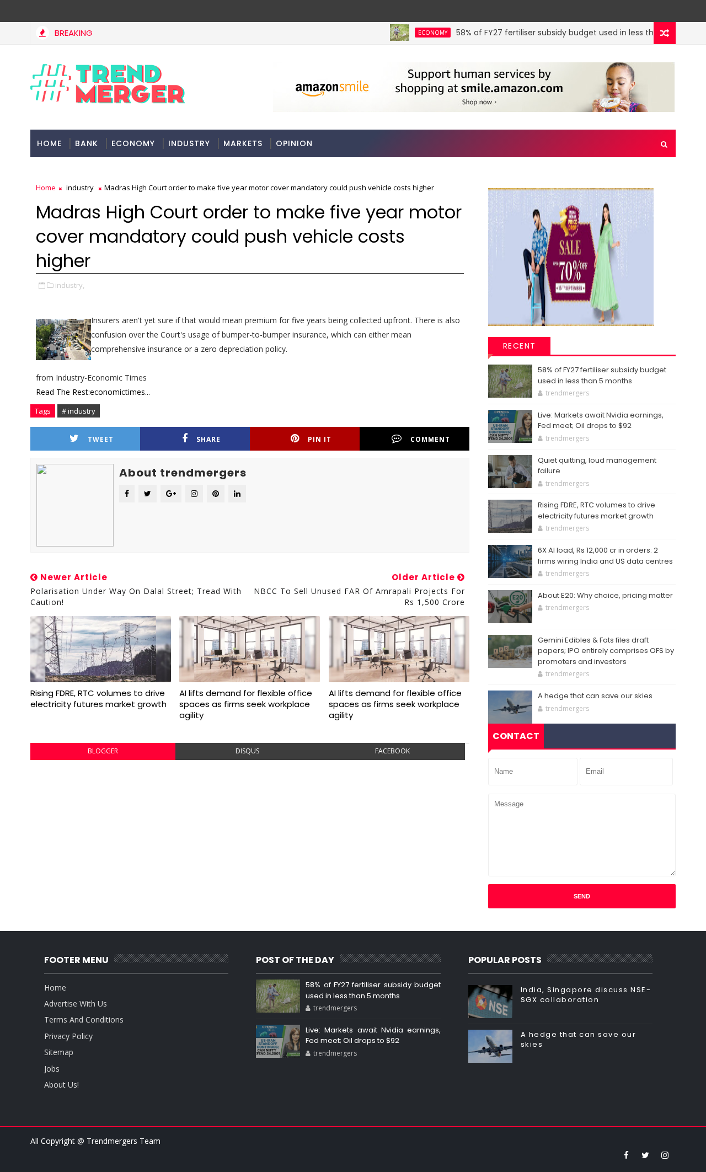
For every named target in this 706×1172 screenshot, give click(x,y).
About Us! (61, 1084)
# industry (78, 411)
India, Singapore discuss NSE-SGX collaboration (586, 994)
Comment (430, 439)
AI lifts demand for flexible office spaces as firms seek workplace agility (245, 704)
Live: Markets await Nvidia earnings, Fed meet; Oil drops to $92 (601, 420)
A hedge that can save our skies (595, 696)
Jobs (52, 1068)
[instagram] (664, 1155)
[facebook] (626, 1155)
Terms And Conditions (84, 1019)
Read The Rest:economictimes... (93, 392)
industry (189, 143)
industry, (69, 285)
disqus (247, 751)
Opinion (294, 143)
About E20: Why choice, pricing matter (605, 595)
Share (208, 439)
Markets (243, 143)
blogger (103, 751)
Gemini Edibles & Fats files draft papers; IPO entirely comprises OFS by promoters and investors (606, 651)
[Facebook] (664, 11)
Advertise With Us (75, 1003)
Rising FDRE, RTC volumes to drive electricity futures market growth (98, 698)
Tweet (101, 439)
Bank (86, 143)
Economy (414, 32)
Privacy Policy (68, 1036)
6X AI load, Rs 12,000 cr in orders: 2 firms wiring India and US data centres (605, 555)
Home (49, 143)
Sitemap (58, 1052)
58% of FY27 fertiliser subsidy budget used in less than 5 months (560, 32)
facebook (392, 751)
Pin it (319, 439)
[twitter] (645, 1155)
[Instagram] (645, 11)
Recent (519, 345)
